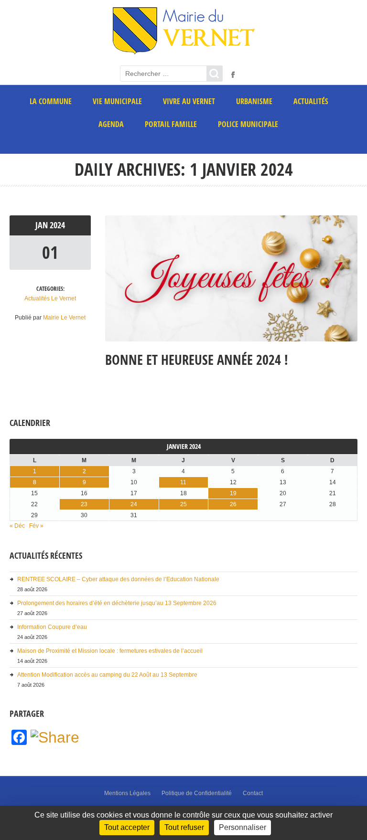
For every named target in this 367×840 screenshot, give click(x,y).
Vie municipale (117, 101)
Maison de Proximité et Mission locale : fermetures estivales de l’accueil (110, 651)
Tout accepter (127, 827)
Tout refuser (184, 827)
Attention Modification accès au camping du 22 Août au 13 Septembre (107, 674)
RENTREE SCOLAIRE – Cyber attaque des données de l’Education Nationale (118, 579)
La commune (51, 101)
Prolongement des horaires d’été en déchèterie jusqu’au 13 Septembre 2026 (116, 603)
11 (183, 482)
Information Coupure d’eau (52, 627)
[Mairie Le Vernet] (184, 53)
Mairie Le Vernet (64, 317)
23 (84, 504)
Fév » (36, 525)
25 (183, 504)
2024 (57, 225)
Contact (253, 793)
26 (233, 504)
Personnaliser (242, 827)
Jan (42, 225)
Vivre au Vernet (189, 101)
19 (233, 493)
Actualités (310, 101)
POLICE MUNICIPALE (248, 124)
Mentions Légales (127, 793)
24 (133, 504)
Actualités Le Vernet (50, 298)
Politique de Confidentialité (197, 793)
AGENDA (111, 124)
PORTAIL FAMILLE (171, 124)
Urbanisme (254, 101)
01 (50, 252)
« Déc (17, 525)
